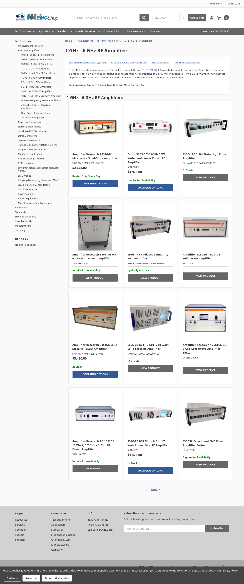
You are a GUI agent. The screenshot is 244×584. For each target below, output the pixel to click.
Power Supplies (26, 193)
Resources (21, 519)
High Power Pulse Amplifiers (36, 113)
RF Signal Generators (187, 62)
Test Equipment (23, 31)
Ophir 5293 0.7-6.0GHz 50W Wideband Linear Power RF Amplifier (146, 158)
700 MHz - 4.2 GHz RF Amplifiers (38, 73)
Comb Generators (27, 189)
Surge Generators (27, 135)
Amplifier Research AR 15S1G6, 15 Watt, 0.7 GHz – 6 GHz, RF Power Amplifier (93, 445)
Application (45, 31)
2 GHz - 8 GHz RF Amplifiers (35, 82)
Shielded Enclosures (85, 31)
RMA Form (216, 3)
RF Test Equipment (28, 198)
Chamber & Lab (111, 31)
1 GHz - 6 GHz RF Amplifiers (36, 77)
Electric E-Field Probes (29, 126)
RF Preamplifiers (26, 163)
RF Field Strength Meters (31, 158)
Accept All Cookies (56, 578)
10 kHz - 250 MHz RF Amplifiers (37, 54)
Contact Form (139, 85)
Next (154, 489)
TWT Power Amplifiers (32, 117)
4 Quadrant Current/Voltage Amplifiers (36, 106)
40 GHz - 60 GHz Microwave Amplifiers (41, 95)
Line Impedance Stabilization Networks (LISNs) (38, 169)
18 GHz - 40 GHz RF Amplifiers (36, 91)
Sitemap (20, 539)
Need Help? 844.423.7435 (216, 31)
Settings (12, 578)
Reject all (31, 578)
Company (155, 31)
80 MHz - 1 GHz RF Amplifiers (36, 64)
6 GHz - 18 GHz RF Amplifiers (36, 86)
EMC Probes (24, 175)
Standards (63, 31)
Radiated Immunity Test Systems (88, 62)
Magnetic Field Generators (32, 149)
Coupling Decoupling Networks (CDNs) (38, 180)
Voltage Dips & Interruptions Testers (37, 144)
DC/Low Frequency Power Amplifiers (40, 100)
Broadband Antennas (29, 122)
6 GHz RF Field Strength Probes (129, 62)
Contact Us (234, 3)
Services (20, 524)
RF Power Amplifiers (28, 50)
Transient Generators (29, 140)
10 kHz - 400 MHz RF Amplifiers (37, 59)
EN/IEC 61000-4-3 (151, 70)
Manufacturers (135, 31)
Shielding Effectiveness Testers (34, 184)
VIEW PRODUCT (205, 177)
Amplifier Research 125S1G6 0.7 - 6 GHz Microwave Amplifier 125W (205, 349)
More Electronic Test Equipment (35, 203)
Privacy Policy (229, 570)
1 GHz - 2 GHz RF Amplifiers (35, 68)
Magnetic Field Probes (30, 154)
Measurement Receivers (31, 45)
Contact (19, 534)
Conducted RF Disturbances (33, 131)
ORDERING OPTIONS (95, 183)
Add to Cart (197, 17)
